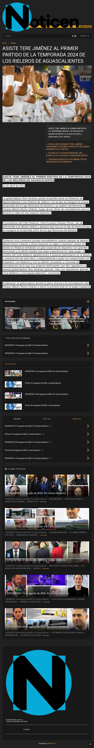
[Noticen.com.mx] (47, 30)
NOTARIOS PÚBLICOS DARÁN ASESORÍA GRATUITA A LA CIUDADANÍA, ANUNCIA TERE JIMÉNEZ (25, 321)
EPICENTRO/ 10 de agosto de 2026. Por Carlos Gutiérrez (38, 593)
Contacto (26, 729)
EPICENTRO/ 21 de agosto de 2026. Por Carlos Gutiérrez (46, 371)
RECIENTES (10, 364)
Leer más (43, 502)
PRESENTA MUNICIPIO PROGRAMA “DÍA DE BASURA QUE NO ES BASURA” (66, 160)
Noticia (13, 43)
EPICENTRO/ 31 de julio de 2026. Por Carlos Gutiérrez (36, 559)
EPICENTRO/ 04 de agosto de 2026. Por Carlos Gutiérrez (38, 626)
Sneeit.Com (51, 743)
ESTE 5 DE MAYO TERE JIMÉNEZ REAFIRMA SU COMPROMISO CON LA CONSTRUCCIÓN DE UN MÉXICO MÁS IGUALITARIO (68, 320)
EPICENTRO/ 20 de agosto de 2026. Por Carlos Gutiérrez (46, 394)
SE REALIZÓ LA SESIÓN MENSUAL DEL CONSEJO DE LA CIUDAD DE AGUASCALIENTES (67, 154)
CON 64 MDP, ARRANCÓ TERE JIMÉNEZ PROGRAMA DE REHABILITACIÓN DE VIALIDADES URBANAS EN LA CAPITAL (68, 146)
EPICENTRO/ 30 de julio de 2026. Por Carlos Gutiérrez (36, 526)
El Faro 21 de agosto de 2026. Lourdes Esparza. (43, 383)
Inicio (4, 43)
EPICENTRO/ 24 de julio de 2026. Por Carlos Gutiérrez (36, 493)
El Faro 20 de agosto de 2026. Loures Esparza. (42, 405)
